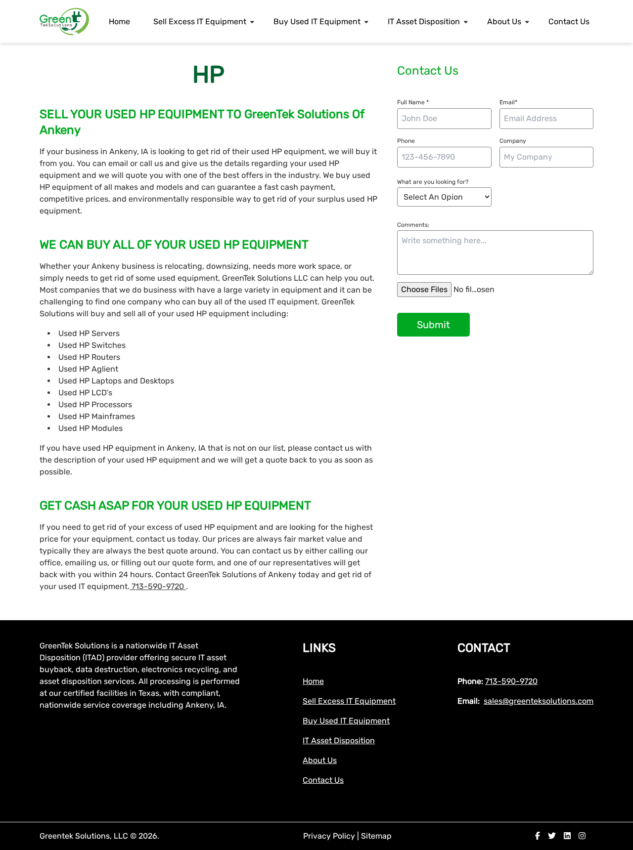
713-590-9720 (158, 586)
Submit (433, 325)
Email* (508, 102)
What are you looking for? (432, 181)
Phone (406, 140)
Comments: (413, 224)
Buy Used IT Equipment (317, 21)
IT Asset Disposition (424, 21)
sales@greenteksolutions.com (538, 701)
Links (319, 648)
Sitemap (376, 836)
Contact (483, 648)
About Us (504, 21)
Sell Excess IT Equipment (199, 21)
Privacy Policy (330, 836)
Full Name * (413, 102)
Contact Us (568, 21)
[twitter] (552, 836)
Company (512, 140)
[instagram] (582, 836)
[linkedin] (567, 836)
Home (119, 21)
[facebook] (537, 836)
